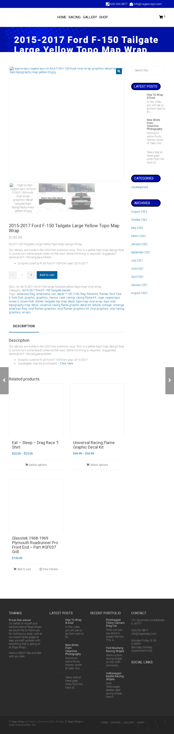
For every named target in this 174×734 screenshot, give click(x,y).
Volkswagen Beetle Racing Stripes (115, 676)
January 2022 (139, 244)
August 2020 (139, 293)
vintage (106, 305)
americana (43, 294)
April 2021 (137, 276)
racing (70, 297)
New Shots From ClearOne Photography (154, 124)
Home (9, 60)
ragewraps (112, 297)
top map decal (65, 301)
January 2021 (139, 285)
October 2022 (139, 219)
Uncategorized (139, 187)
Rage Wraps (18, 721)
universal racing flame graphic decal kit (65, 305)
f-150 (68, 294)
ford (112, 294)
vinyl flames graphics (42, 308)
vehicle (96, 305)
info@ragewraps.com (144, 633)
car (54, 294)
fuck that (17, 297)
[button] (119, 71)
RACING (75, 17)
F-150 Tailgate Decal (43, 60)
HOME (61, 17)
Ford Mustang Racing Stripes (115, 649)
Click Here (66, 363)
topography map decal (23, 305)
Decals (21, 60)
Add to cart (47, 275)
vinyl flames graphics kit (73, 308)
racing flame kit (86, 297)
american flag (26, 294)
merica (53, 297)
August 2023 (139, 211)
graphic (29, 297)
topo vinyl (110, 301)
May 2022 (137, 228)
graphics (42, 297)
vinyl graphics (99, 308)
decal (60, 294)
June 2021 (137, 268)
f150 (76, 294)
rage (101, 297)
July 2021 (137, 260)
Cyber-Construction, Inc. (22, 724)
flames (103, 294)
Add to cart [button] (24, 569)
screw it (14, 301)
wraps (26, 312)
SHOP (103, 17)
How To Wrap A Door (155, 96)
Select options (37, 464)
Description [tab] (24, 326)
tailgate (50, 301)
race (62, 297)
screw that (27, 301)
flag (83, 294)
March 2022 (138, 236)
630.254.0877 (139, 630)
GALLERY (90, 17)
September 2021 (141, 252)
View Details (50, 569)
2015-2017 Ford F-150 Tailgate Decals (84, 60)
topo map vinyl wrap (89, 301)
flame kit (92, 294)
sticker (39, 301)
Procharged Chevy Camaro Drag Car (115, 622)
